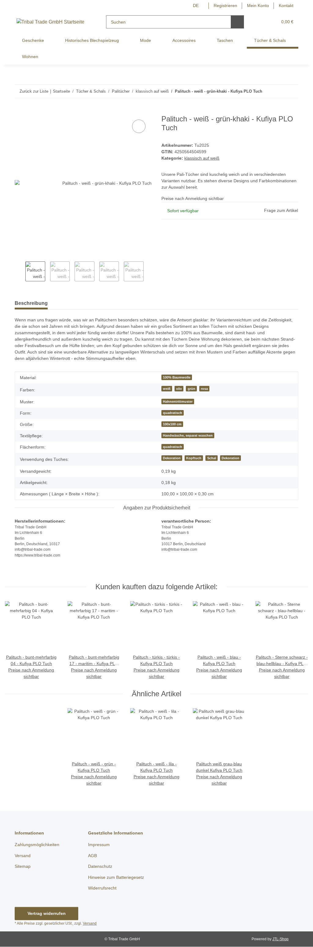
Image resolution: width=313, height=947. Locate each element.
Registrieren (222, 6)
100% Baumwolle (174, 377)
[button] (260, 21)
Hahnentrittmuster (176, 402)
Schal (210, 458)
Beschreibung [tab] (31, 303)
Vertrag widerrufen (46, 914)
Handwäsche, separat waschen (186, 436)
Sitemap (23, 867)
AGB (92, 856)
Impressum (99, 845)
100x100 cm (169, 424)
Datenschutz (101, 867)
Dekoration (170, 458)
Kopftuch (193, 458)
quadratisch (170, 413)
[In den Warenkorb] (19, 111)
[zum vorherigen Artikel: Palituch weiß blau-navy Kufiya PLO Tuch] (278, 91)
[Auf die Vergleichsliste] (138, 126)
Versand (23, 856)
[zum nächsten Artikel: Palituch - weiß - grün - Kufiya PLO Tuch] (291, 91)
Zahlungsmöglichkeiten (38, 845)
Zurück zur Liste (34, 91)
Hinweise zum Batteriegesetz (117, 877)
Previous (20, 272)
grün (189, 389)
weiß (164, 389)
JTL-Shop (281, 939)
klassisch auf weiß (202, 158)
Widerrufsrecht (103, 888)
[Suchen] (237, 21)
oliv (177, 389)
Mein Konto (256, 6)
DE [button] (192, 6)
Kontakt (285, 6)
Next (149, 272)
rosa (202, 389)
